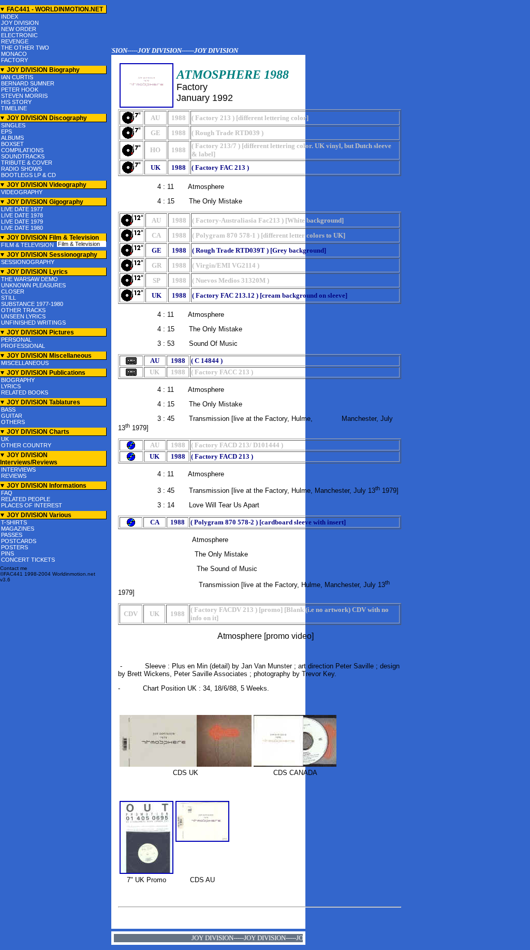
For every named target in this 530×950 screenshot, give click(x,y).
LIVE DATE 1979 (22, 221)
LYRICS (11, 386)
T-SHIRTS (14, 522)
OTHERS (13, 422)
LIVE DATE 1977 (22, 209)
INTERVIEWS (18, 469)
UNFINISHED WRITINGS (33, 322)
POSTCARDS (18, 541)
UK (5, 439)
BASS (8, 409)
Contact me (13, 568)
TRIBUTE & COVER (26, 162)
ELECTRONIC (19, 35)
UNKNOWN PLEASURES (33, 285)
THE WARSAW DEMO (29, 279)
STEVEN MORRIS (24, 96)
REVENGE (14, 41)
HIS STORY (16, 102)
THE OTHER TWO (25, 48)
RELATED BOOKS (24, 392)
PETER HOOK (19, 89)
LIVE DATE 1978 (22, 215)
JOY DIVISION (20, 23)
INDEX (9, 16)
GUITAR (11, 416)
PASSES (11, 535)
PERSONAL (16, 340)
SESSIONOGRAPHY (27, 262)
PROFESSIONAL (23, 346)
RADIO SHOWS (21, 169)
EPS (6, 131)
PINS (7, 553)
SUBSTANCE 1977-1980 (32, 304)
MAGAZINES (17, 528)
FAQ (6, 493)
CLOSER (12, 291)
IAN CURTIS (17, 77)
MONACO (14, 54)
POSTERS (14, 547)
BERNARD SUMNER (27, 83)
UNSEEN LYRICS (23, 316)
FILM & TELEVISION (27, 245)
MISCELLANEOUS (25, 363)
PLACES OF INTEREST (31, 505)
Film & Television (79, 244)
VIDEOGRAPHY (21, 192)
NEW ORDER (18, 29)
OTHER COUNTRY (26, 445)
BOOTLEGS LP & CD (28, 175)
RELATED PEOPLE (25, 499)
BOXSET (12, 144)
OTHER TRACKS (23, 310)
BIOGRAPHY (18, 380)
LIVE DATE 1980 (22, 228)
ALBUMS (12, 138)
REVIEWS (13, 476)
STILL (8, 298)
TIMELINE (14, 108)
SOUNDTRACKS (23, 156)
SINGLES (13, 125)
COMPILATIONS (22, 150)
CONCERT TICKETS (28, 560)
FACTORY (14, 60)
